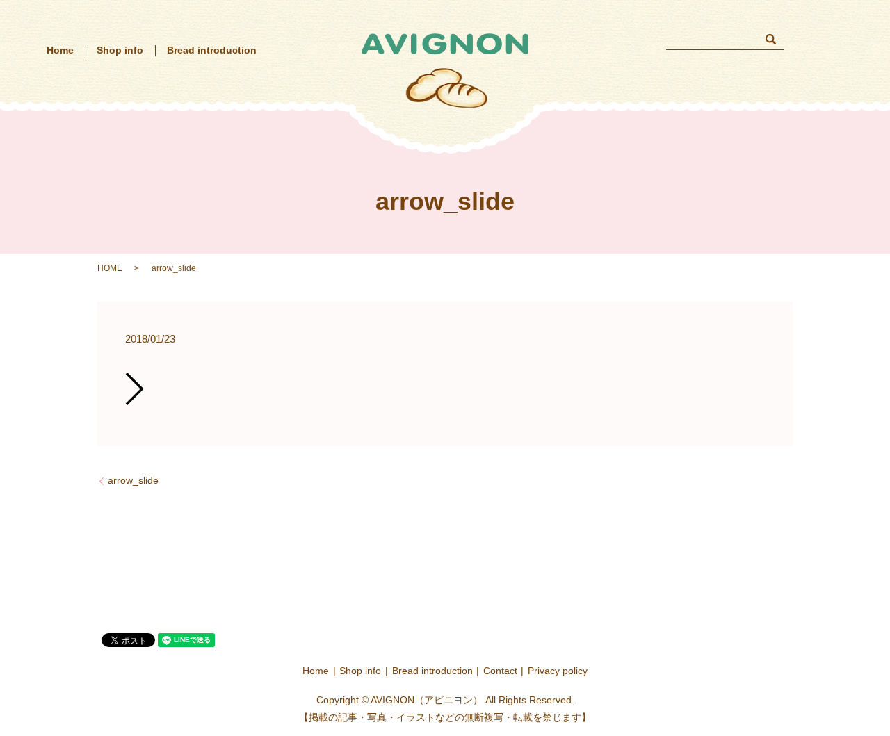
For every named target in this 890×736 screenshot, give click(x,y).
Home (60, 50)
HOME (109, 268)
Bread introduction (212, 50)
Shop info (120, 50)
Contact (500, 670)
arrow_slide (133, 480)
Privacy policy (558, 670)
